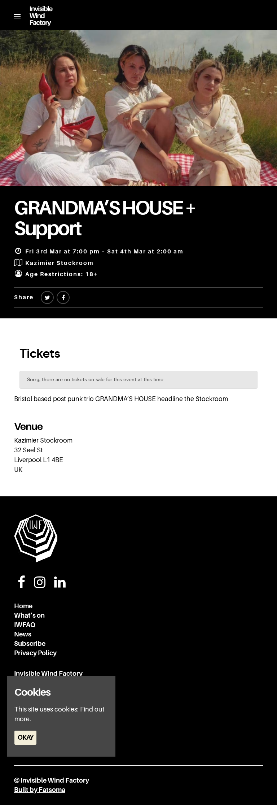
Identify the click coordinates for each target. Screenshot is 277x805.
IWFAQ (24, 624)
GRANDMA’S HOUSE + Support (105, 218)
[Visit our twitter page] (47, 298)
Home (23, 606)
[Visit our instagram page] (39, 584)
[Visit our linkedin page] (59, 584)
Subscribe (29, 643)
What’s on (29, 615)
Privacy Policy (35, 653)
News (22, 634)
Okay (25, 737)
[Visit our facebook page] (63, 298)
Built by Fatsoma (39, 789)
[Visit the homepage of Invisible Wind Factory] (37, 16)
